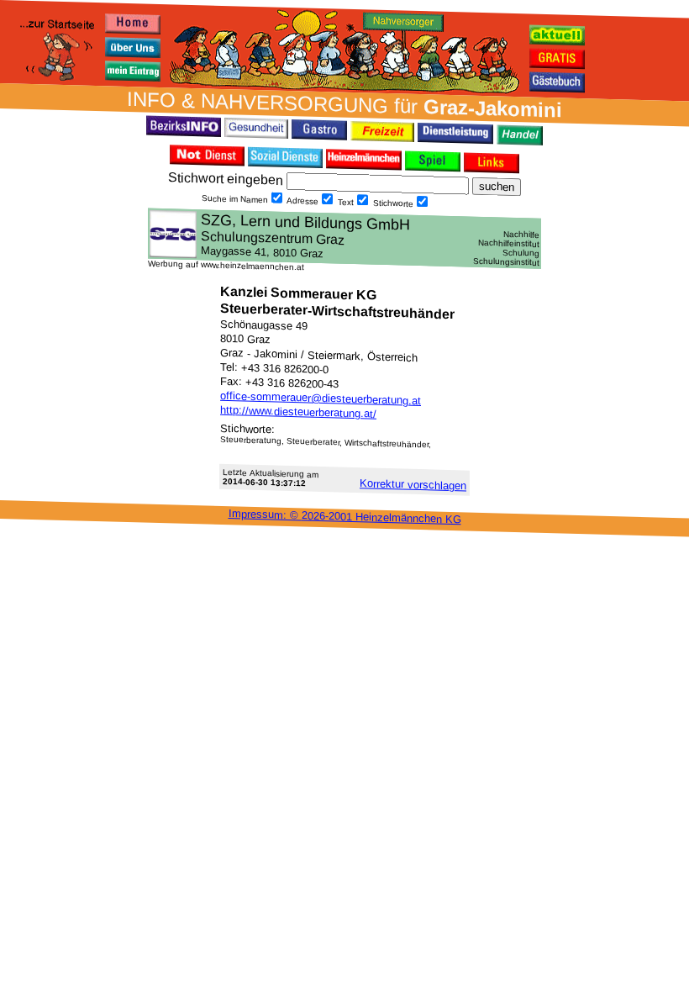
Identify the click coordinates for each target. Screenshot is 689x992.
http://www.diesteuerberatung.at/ (298, 412)
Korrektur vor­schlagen (413, 484)
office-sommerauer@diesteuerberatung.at (320, 398)
